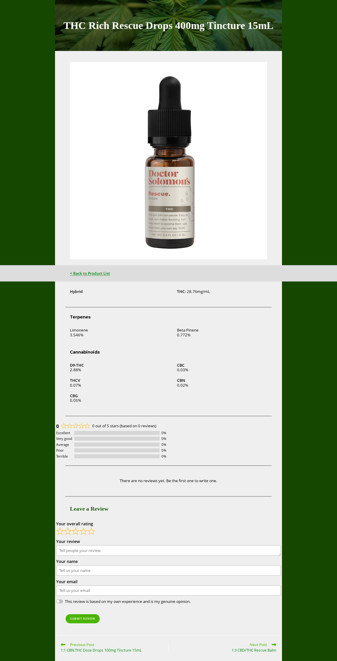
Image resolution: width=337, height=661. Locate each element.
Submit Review (82, 619)
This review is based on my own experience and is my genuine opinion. (128, 601)
